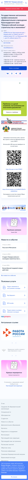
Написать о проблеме (12, 112)
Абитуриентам (5, 415)
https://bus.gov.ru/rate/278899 (14, 169)
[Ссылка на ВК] (7, 73)
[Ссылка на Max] (20, 73)
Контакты (4, 428)
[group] (14, 333)
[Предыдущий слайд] (12, 343)
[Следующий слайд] (16, 343)
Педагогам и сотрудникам (9, 431)
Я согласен (14, 477)
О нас (3, 403)
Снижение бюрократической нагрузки (13, 454)
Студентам (4, 418)
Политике (4, 472)
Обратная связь (6, 448)
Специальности (6, 412)
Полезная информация (8, 451)
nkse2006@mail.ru (8, 47)
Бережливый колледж (8, 457)
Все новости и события (8, 275)
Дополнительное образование (10, 425)
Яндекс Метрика (5, 465)
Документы (4, 461)
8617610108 (7, 43)
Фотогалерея (5, 435)
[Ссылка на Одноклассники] (12, 73)
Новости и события (7, 422)
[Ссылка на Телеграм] (16, 73)
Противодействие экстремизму (11, 441)
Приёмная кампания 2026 (13, 8)
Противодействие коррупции (14, 385)
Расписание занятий (7, 444)
